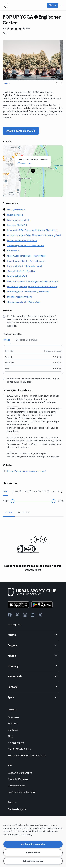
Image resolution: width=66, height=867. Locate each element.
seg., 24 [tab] (18, 491)
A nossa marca (16, 742)
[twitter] (17, 615)
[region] (33, 841)
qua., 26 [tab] (37, 491)
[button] (33, 634)
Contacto (13, 729)
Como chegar (26, 163)
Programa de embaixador (22, 792)
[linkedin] (33, 615)
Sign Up (52, 5)
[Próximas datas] (61, 492)
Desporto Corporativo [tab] (26, 339)
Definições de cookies (33, 861)
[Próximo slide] (61, 83)
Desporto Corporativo (20, 772)
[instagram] (25, 615)
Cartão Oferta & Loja (19, 749)
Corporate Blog (16, 785)
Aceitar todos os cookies (33, 844)
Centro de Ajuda (17, 809)
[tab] (4, 83)
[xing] (40, 615)
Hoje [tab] (5, 491)
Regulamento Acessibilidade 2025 (27, 755)
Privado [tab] (6, 339)
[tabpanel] (33, 546)
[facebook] (10, 615)
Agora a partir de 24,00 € (20, 130)
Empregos (13, 717)
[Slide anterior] (56, 83)
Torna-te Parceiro (18, 779)
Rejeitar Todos (33, 852)
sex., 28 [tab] (55, 491)
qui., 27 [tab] (46, 491)
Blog (10, 736)
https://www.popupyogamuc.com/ (26, 471)
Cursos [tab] (8, 512)
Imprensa (13, 723)
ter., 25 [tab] (27, 491)
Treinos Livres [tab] (24, 512)
